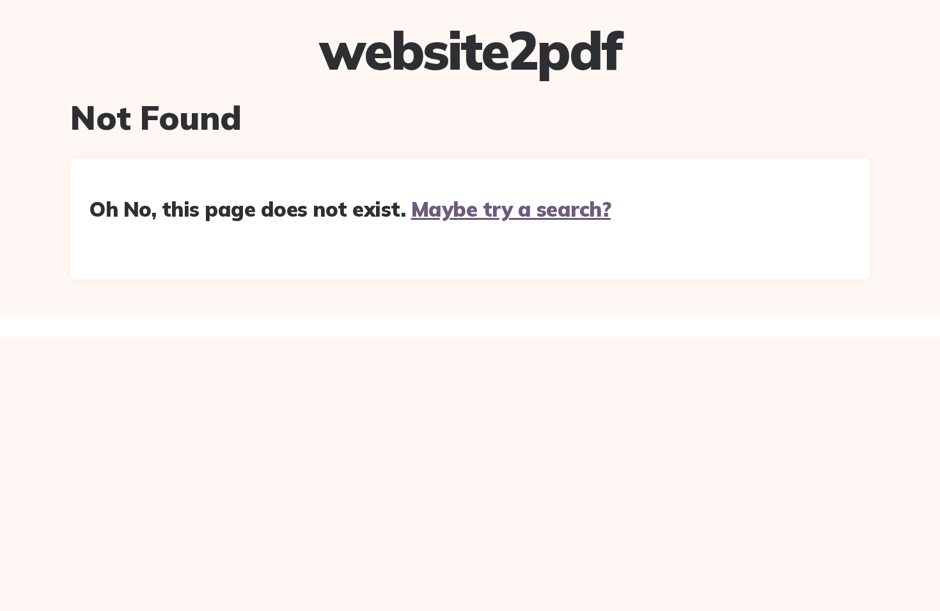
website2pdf (470, 50)
